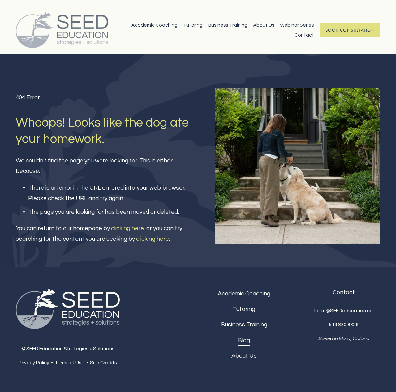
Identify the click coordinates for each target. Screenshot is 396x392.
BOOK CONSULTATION (350, 30)
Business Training (228, 25)
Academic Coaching (154, 25)
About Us (263, 25)
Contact (304, 34)
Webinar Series (297, 25)
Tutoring (193, 25)
